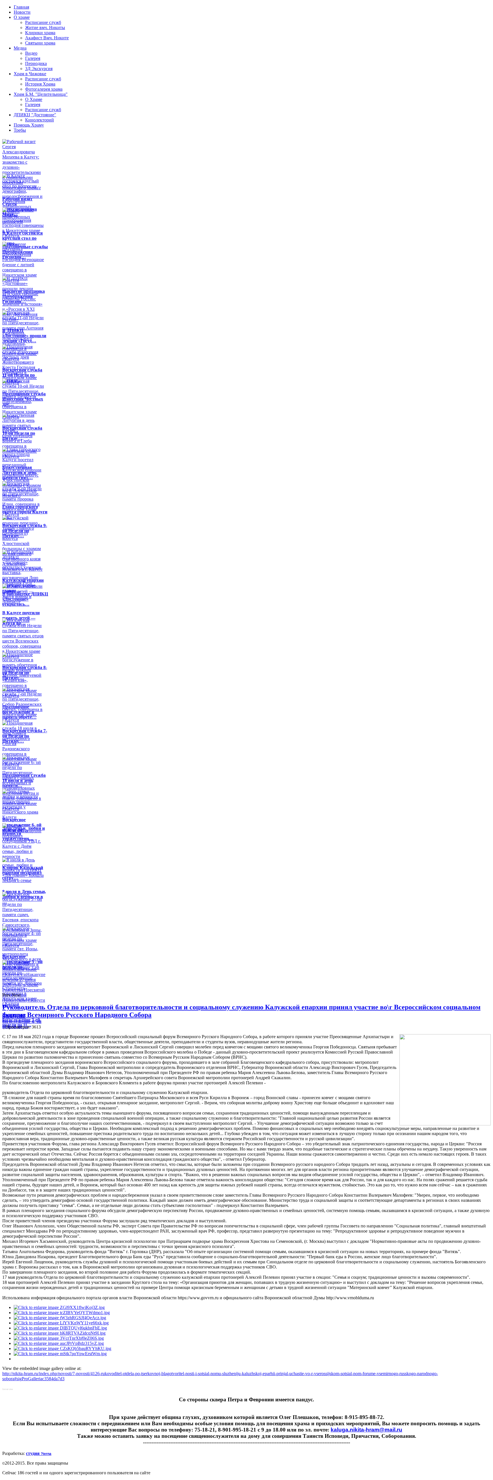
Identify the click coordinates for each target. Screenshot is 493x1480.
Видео (31, 53)
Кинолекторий (39, 119)
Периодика (36, 63)
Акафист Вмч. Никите (47, 37)
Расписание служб (43, 22)
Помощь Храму (29, 125)
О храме (22, 17)
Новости (22, 12)
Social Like (7, 1389)
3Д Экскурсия (38, 68)
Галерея (32, 58)
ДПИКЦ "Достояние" (35, 114)
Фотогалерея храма (43, 89)
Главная (21, 7)
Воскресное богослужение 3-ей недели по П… (21, 1019)
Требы (20, 130)
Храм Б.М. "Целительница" (41, 94)
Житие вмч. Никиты (45, 27)
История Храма (40, 84)
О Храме (33, 99)
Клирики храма (40, 32)
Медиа (20, 48)
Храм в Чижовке (30, 73)
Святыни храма (40, 42)
